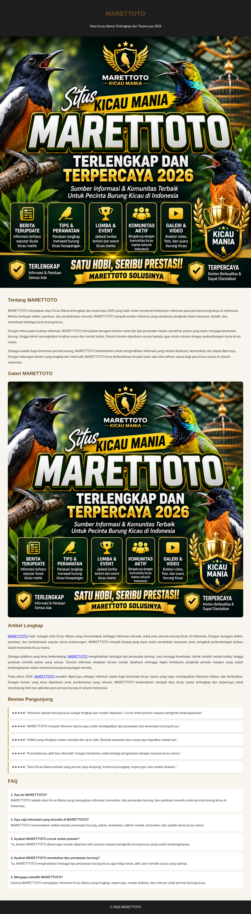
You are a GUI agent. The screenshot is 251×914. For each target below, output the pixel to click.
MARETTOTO (18, 636)
